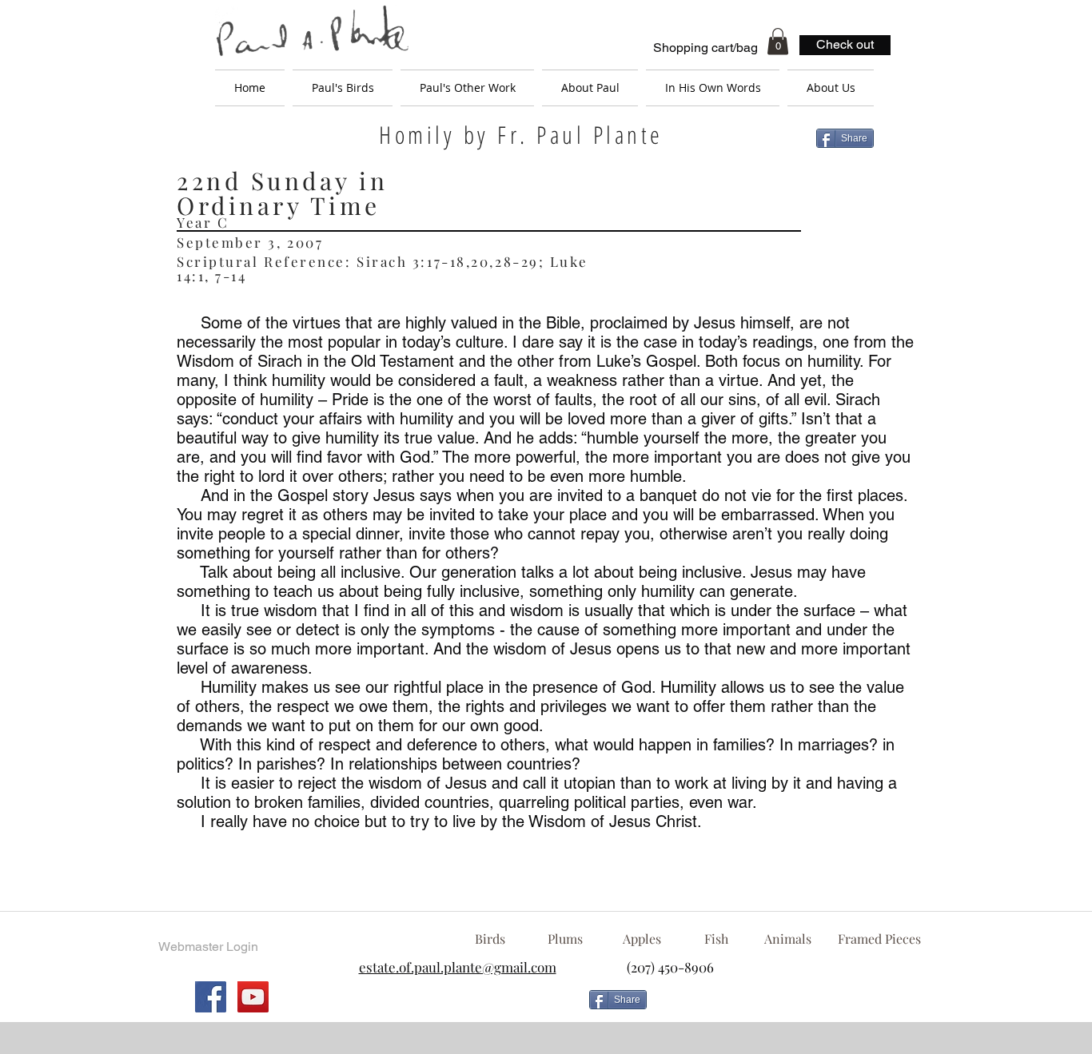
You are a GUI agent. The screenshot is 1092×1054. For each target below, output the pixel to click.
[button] (778, 41)
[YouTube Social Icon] (253, 996)
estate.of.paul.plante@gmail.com (457, 967)
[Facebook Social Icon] (210, 996)
